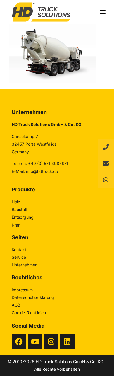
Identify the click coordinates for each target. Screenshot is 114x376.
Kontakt (19, 249)
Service (19, 257)
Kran (16, 224)
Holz (16, 201)
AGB (16, 304)
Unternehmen (24, 264)
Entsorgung (23, 217)
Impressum (22, 289)
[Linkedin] (67, 341)
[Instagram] (51, 341)
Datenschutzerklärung (33, 297)
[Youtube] (35, 341)
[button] (106, 180)
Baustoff (19, 209)
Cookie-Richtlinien (29, 312)
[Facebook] (19, 341)
